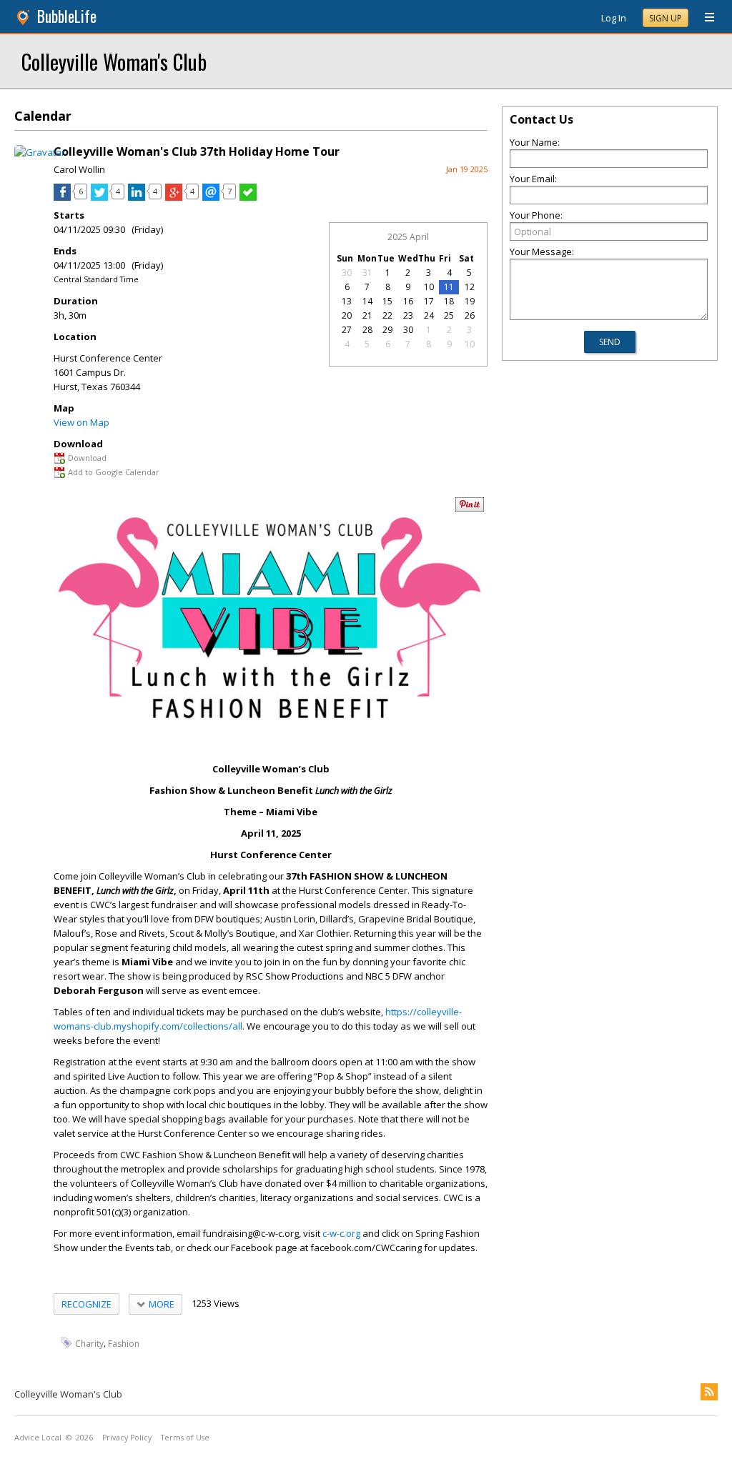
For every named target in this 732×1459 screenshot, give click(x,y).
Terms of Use (185, 1438)
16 (408, 301)
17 (429, 301)
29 (387, 330)
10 (429, 287)
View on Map (81, 422)
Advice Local (37, 1438)
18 (449, 301)
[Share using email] (210, 197)
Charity (89, 1344)
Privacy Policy (127, 1438)
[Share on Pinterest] (469, 508)
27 (347, 330)
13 (347, 301)
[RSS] (709, 1391)
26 (470, 315)
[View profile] (39, 152)
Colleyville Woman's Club (114, 61)
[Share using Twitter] (99, 197)
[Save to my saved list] (248, 197)
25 (449, 315)
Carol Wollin (79, 169)
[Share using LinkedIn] (136, 197)
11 (449, 287)
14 (367, 301)
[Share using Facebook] (62, 197)
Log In (613, 17)
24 (429, 315)
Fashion (123, 1344)
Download (87, 457)
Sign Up (665, 18)
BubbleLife (67, 16)
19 (470, 301)
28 (367, 330)
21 (367, 315)
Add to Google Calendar (113, 472)
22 (387, 315)
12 (470, 287)
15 (387, 301)
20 (347, 315)
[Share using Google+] (173, 197)
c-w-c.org (341, 1233)
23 (408, 315)
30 (347, 273)
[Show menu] (704, 17)
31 (367, 273)
